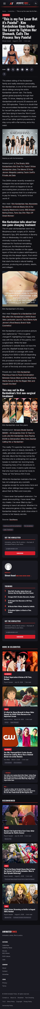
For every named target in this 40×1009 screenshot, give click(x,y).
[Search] (36, 3)
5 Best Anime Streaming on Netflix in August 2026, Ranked (19, 910)
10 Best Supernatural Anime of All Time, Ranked (18, 678)
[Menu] (4, 3)
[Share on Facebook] (18, 70)
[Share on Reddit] (22, 70)
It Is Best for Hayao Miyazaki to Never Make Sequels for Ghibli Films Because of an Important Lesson (19, 714)
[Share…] (4, 74)
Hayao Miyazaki (14, 722)
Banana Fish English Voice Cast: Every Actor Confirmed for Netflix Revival (19, 832)
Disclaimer (21, 997)
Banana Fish (8, 839)
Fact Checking (29, 997)
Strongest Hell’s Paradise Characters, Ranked (21, 597)
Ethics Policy (11, 1001)
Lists (3, 959)
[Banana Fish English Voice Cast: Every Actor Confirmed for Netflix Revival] (20, 815)
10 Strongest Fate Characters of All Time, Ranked (20, 602)
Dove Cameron (17, 762)
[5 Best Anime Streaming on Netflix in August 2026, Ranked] (20, 894)
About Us (13, 997)
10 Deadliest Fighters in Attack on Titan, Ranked (19, 611)
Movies (4, 951)
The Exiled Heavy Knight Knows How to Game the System (19, 879)
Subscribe (20, 553)
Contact (4, 971)
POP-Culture (6, 956)
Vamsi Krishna (8, 719)
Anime (6, 709)
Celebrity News (7, 948)
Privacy (4, 983)
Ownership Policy (7, 1005)
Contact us (5, 997)
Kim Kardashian (28, 526)
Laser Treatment (8, 529)
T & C (4, 1001)
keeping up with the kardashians (12, 526)
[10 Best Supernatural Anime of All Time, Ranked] (20, 661)
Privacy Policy (28, 1001)
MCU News (6, 953)
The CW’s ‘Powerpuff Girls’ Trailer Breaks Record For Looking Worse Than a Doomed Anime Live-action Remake (18, 754)
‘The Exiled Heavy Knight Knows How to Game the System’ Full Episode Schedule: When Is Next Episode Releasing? (19, 871)
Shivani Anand (6, 41)
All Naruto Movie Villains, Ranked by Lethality (21, 606)
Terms (4, 986)
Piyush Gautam (8, 682)
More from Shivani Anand (24, 576)
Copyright (19, 1001)
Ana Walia (7, 759)
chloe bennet (8, 762)
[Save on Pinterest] (8, 70)
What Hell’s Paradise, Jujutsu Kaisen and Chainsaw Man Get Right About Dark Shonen (20, 592)
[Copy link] (31, 69)
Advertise (5, 974)
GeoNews (13, 520)
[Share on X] (13, 70)
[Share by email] (27, 70)
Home (4, 11)
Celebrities (11, 11)
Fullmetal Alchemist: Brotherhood (22, 917)
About (4, 968)
